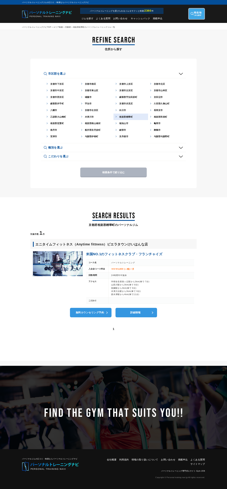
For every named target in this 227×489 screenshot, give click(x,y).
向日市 (122, 110)
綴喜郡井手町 (57, 103)
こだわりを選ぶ (58, 156)
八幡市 (53, 110)
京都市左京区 (126, 90)
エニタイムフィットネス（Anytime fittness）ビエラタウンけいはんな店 (91, 244)
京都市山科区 (160, 90)
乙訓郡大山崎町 (58, 117)
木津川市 (89, 117)
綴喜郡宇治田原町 (128, 97)
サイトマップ (197, 464)
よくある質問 (103, 18)
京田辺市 (158, 97)
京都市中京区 (57, 90)
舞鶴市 (157, 130)
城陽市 (88, 97)
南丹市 (53, 130)
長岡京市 (158, 110)
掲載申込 (158, 18)
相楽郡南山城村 (93, 123)
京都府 (68, 27)
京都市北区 (159, 84)
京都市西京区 (57, 97)
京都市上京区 (126, 84)
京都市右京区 (91, 110)
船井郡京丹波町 (93, 130)
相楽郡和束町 (160, 117)
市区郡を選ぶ (57, 73)
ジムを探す (87, 18)
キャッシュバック (140, 18)
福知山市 (123, 123)
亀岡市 (157, 123)
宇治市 (88, 103)
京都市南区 (90, 84)
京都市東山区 (91, 90)
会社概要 (111, 459)
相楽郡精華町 (126, 117)
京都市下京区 (57, 84)
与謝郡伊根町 (91, 136)
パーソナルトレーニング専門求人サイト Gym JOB (183, 471)
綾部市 (122, 130)
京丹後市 (123, 136)
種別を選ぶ (55, 147)
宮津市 (53, 136)
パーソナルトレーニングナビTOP (36, 27)
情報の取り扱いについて (145, 459)
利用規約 (124, 459)
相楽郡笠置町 (57, 123)
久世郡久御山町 (162, 103)
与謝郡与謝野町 (162, 136)
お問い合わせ (120, 18)
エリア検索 (58, 27)
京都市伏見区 (126, 103)
